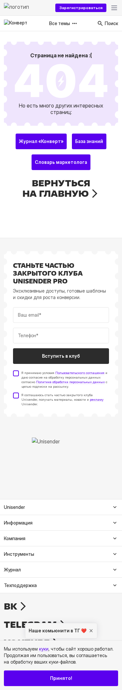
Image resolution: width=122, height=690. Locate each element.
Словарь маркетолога (61, 162)
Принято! (61, 678)
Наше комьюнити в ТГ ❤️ (58, 630)
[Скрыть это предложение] (91, 630)
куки (43, 649)
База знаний (89, 141)
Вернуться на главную (56, 188)
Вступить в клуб (61, 356)
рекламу (96, 399)
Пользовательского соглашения (79, 373)
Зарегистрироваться (80, 7)
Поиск (111, 23)
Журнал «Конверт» (41, 141)
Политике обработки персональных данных (70, 382)
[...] (114, 8)
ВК (10, 606)
